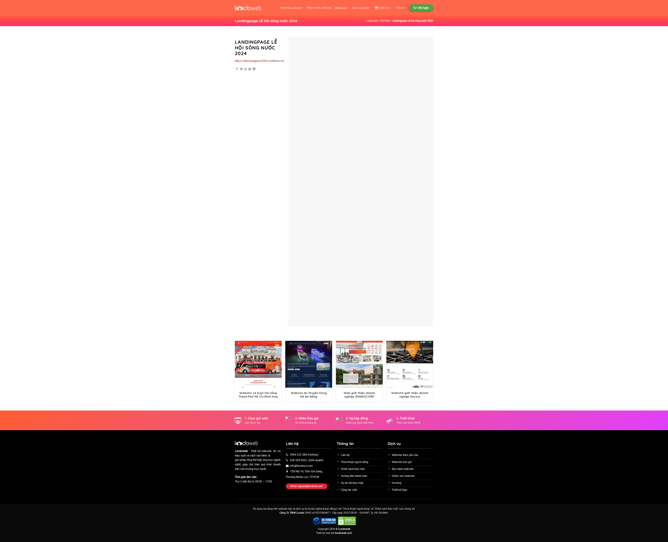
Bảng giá (341, 8)
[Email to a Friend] (245, 69)
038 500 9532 (298, 460)
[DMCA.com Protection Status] (346, 520)
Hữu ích (384, 8)
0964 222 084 (298, 454)
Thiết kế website (290, 8)
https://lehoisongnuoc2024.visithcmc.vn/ (259, 61)
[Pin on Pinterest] (249, 69)
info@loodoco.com (301, 465)
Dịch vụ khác (360, 8)
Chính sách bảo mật (386, 508)
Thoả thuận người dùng (356, 508)
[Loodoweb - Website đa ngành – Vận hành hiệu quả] (248, 7)
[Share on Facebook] (237, 69)
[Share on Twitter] (241, 69)
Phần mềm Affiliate (319, 8)
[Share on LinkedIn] (254, 69)
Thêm (399, 8)
